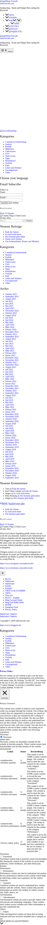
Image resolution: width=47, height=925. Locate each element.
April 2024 (9, 325)
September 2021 (12, 393)
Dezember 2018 (11, 468)
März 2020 (9, 433)
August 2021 (10, 395)
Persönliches (10, 161)
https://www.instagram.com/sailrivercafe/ (17, 563)
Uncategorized (11, 170)
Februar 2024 (10, 329)
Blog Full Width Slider (14, 602)
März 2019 (9, 461)
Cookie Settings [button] (6, 687)
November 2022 (12, 360)
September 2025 (12, 296)
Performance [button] (5, 868)
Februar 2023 (10, 353)
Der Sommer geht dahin (15, 237)
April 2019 (9, 459)
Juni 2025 (9, 303)
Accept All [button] (18, 687)
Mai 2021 (9, 402)
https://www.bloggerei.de (10, 625)
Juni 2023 (9, 343)
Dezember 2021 (11, 386)
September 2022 (12, 365)
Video (7, 172)
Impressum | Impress (8, 616)
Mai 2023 (9, 346)
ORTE (8, 593)
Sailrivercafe (16, 503)
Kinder (8, 586)
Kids (7, 165)
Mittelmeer (9, 149)
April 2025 (9, 308)
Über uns (9, 595)
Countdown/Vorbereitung (15, 142)
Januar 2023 (10, 355)
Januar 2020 (10, 438)
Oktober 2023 (11, 334)
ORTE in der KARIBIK (15, 591)
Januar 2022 (10, 383)
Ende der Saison (12, 232)
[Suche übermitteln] (24, 220)
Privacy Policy (11, 609)
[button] (23, 614)
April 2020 (9, 431)
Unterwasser (10, 151)
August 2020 (10, 423)
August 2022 (10, 367)
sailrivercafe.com (7, 3)
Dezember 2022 (11, 358)
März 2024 (9, 327)
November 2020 (12, 416)
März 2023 (9, 351)
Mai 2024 (9, 322)
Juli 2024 (9, 318)
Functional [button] (4, 854)
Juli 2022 (9, 369)
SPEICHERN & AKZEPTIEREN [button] (14, 921)
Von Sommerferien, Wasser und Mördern (22, 241)
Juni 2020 (9, 428)
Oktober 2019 (11, 445)
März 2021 (9, 407)
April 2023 (9, 348)
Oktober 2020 (11, 419)
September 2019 (12, 447)
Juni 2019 (9, 454)
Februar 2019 (10, 463)
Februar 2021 (10, 409)
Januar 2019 (10, 466)
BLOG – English (12, 598)
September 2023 (12, 336)
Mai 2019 (9, 456)
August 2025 (10, 299)
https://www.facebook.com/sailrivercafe (16, 568)
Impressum (9, 584)
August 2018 (10, 475)
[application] (14, 20)
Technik (8, 163)
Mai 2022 (9, 374)
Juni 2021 (9, 400)
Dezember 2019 (11, 440)
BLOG (8, 579)
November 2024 (12, 311)
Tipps (7, 158)
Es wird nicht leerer (13, 234)
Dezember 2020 (11, 414)
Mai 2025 (9, 306)
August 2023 (10, 339)
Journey (8, 144)
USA (7, 154)
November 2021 (12, 388)
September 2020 (12, 421)
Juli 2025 (9, 301)
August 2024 (10, 315)
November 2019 (12, 442)
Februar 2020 (10, 435)
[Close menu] (2, 573)
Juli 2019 (9, 452)
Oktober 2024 (11, 313)
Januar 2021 (10, 412)
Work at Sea (10, 156)
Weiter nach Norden (13, 239)
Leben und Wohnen (13, 168)
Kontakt (8, 588)
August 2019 (10, 449)
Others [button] (2, 909)
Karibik (8, 146)
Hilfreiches (9, 581)
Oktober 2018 (11, 473)
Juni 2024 (9, 320)
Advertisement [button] (6, 895)
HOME (8, 605)
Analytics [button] (4, 880)
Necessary (7, 737)
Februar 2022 (10, 381)
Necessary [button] (4, 734)
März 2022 (9, 379)
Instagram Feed (11, 607)
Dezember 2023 (11, 332)
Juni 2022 (9, 372)
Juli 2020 (9, 426)
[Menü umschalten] (19, 20)
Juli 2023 (9, 341)
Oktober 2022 (11, 362)
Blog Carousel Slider (13, 600)
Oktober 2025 (11, 294)
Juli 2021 (9, 398)
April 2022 (9, 376)
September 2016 (12, 478)
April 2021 (9, 405)
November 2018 (12, 471)
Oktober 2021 (11, 391)
